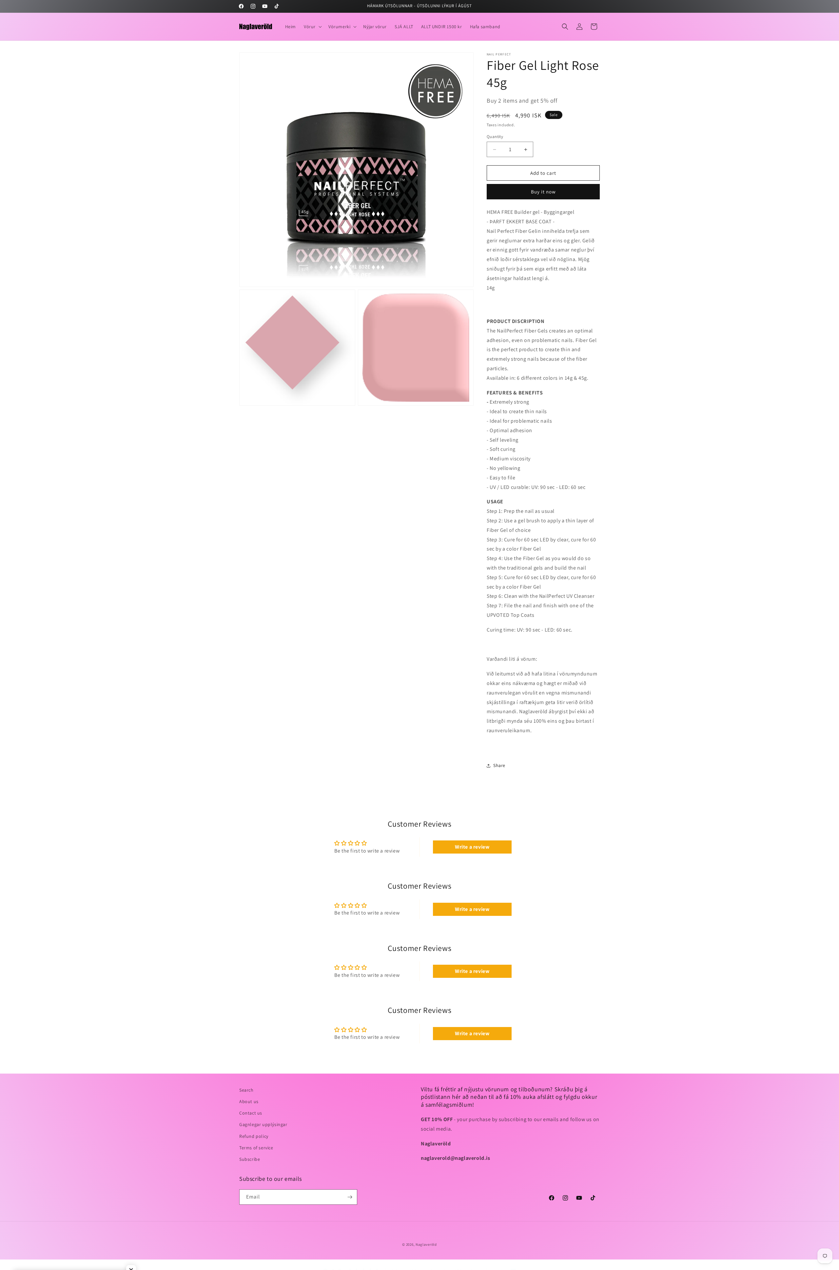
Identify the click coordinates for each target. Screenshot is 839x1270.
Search (246, 1090)
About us (249, 1101)
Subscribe (249, 1159)
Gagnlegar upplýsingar (263, 1124)
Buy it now (543, 192)
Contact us (250, 1113)
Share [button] (499, 765)
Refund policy (253, 1136)
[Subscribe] (349, 1197)
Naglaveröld (426, 1244)
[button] (312, 26)
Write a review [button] (472, 846)
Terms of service (256, 1148)
